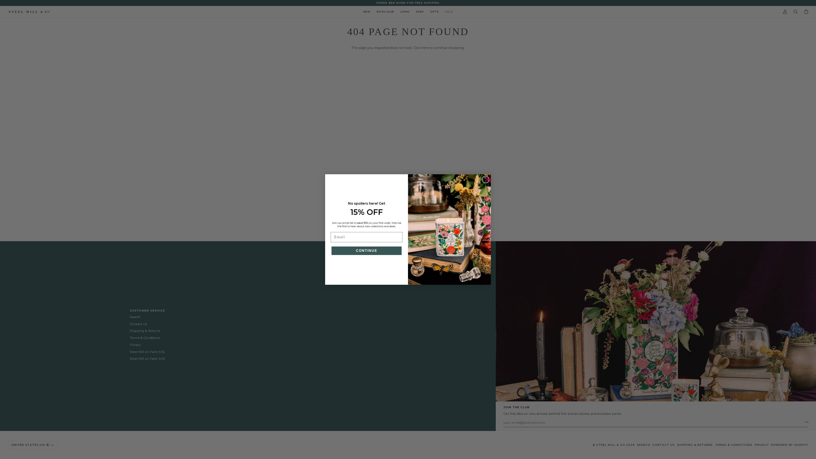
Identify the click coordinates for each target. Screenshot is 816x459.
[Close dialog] (485, 179)
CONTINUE (366, 250)
